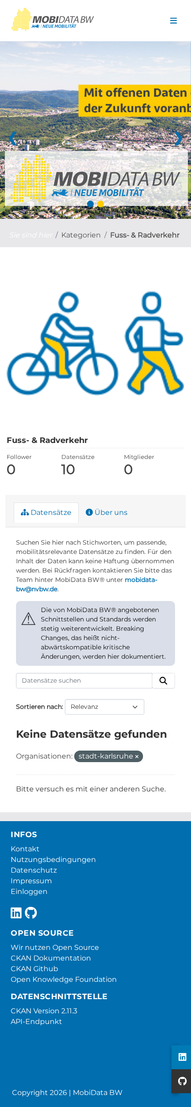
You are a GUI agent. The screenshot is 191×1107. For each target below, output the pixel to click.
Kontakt (25, 849)
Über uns (110, 512)
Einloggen (29, 891)
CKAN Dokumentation (51, 958)
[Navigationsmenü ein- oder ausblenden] (173, 21)
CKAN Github (34, 969)
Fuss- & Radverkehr (144, 235)
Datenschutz (34, 870)
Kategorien (81, 235)
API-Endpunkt (36, 1021)
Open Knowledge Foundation (64, 979)
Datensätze (50, 512)
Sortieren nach (39, 707)
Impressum (31, 881)
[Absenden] (163, 681)
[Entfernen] (137, 757)
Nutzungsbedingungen (53, 859)
